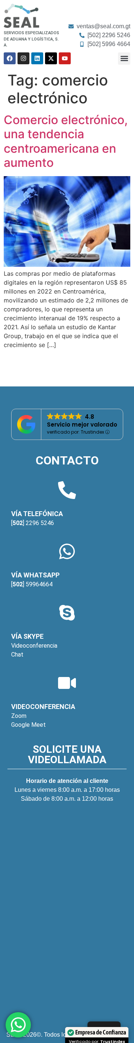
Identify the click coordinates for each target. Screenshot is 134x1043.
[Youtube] (65, 58)
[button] (124, 58)
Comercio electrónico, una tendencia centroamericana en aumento (66, 141)
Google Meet (28, 724)
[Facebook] (10, 58)
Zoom (18, 715)
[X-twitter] (51, 58)
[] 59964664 (31, 584)
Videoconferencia (34, 645)
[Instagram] (23, 58)
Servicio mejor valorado (82, 424)
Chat (17, 654)
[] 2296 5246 (32, 523)
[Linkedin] (37, 58)
